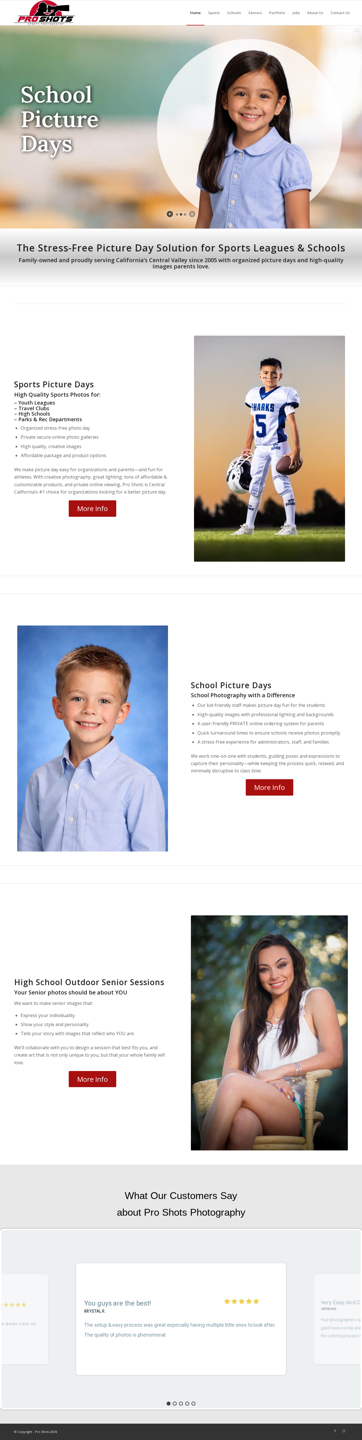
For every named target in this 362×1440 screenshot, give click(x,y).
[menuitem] (195, 12)
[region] (181, 1319)
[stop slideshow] (192, 214)
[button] (169, 1404)
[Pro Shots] (44, 12)
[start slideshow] (170, 214)
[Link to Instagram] (343, 1431)
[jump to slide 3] (185, 214)
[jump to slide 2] (181, 214)
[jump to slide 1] (177, 214)
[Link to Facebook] (335, 1431)
